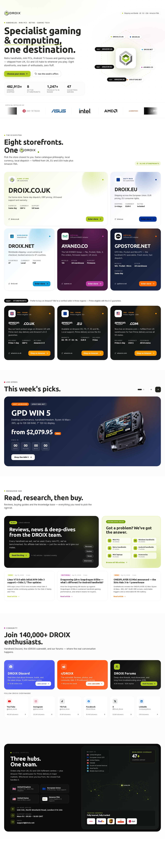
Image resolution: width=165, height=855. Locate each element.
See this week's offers (48, 74)
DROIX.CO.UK (118, 37)
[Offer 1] (138, 389)
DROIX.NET (148, 49)
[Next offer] (158, 389)
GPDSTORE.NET (135, 80)
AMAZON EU (107, 67)
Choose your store (16, 74)
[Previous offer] (151, 389)
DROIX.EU (136, 37)
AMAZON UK (119, 79)
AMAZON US (107, 49)
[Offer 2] (142, 389)
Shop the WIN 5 (21, 457)
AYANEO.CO (148, 67)
